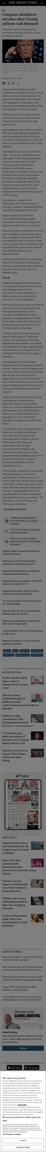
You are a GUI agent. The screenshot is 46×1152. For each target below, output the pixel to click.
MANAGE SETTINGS (23, 1147)
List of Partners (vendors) (11, 1134)
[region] (23, 1111)
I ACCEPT (23, 1140)
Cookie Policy (22, 1105)
